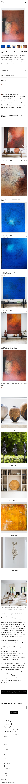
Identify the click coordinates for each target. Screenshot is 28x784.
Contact (5, 754)
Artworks (6, 746)
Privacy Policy (3, 779)
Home (5, 744)
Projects (6, 749)
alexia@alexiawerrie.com (10, 775)
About (5, 751)
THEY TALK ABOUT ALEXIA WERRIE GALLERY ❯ (14, 692)
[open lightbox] (3, 46)
